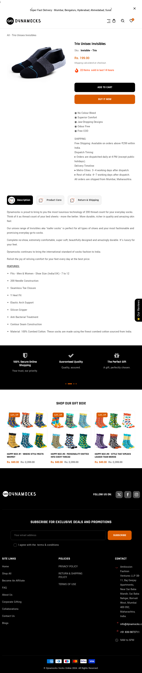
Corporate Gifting (11, 602)
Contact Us (8, 616)
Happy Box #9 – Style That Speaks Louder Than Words (113, 455)
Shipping (78, 62)
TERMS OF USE (67, 584)
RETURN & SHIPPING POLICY (70, 575)
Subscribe (119, 535)
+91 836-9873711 (130, 632)
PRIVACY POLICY (68, 566)
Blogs (5, 623)
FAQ (4, 588)
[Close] (32, 649)
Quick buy (27, 433)
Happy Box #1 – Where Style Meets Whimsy (25, 455)
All (8, 35)
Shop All (6, 573)
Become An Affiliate (13, 581)
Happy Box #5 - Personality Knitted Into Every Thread (70, 455)
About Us (7, 595)
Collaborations (10, 609)
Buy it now (104, 99)
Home (5, 566)
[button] (111, 8)
